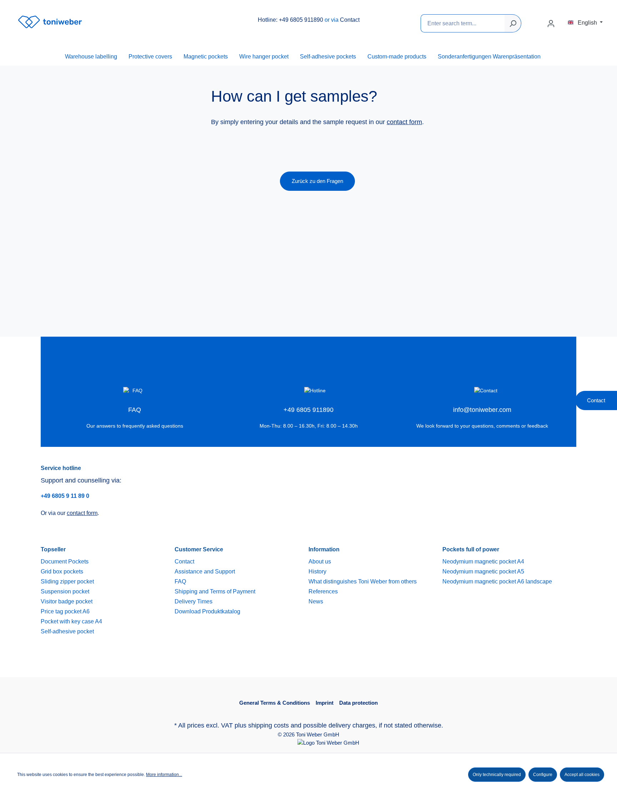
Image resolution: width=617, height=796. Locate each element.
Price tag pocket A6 (65, 611)
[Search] (513, 23)
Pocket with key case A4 (71, 621)
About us (319, 561)
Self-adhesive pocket (67, 631)
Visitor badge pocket (66, 601)
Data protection (358, 703)
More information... (164, 774)
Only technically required (497, 774)
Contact (350, 20)
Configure (542, 774)
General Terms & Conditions (274, 703)
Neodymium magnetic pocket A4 (483, 561)
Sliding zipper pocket (67, 581)
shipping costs (268, 725)
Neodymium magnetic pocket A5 (483, 571)
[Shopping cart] (563, 21)
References (323, 591)
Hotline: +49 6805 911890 (290, 20)
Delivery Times (193, 601)
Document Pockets (65, 561)
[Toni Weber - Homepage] (50, 22)
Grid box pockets (62, 571)
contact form (404, 122)
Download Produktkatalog (207, 611)
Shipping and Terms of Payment (215, 591)
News (315, 601)
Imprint (324, 703)
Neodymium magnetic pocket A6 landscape (497, 581)
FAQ (180, 581)
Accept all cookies (582, 774)
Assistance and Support (205, 571)
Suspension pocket (65, 591)
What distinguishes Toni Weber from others (362, 581)
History (317, 571)
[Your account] (551, 23)
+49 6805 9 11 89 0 (65, 496)
